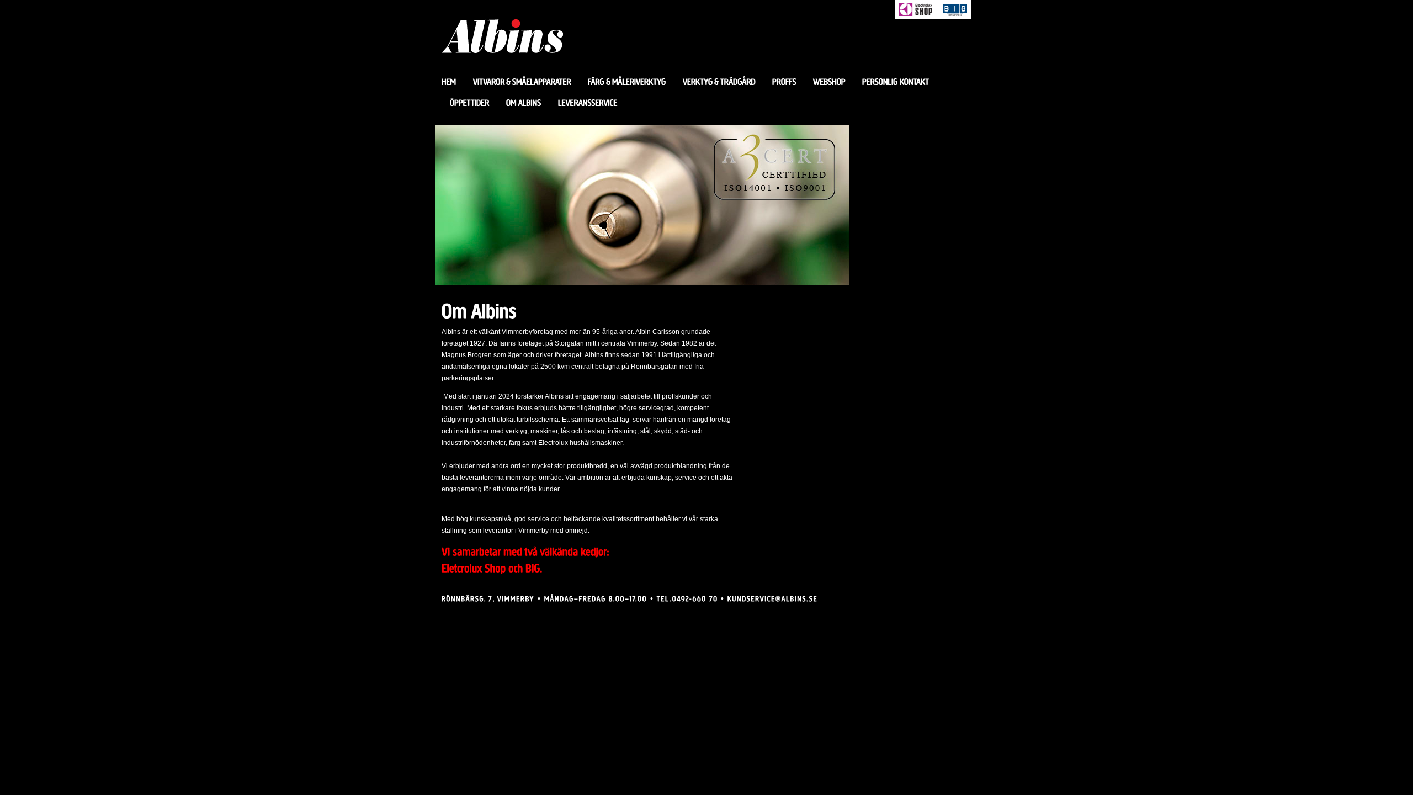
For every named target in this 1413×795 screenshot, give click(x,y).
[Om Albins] (524, 103)
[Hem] (453, 82)
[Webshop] (829, 82)
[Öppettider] (470, 103)
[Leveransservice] (588, 103)
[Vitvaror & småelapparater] (522, 82)
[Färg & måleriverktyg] (627, 82)
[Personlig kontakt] (896, 82)
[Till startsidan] (502, 67)
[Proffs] (784, 82)
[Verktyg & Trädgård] (719, 82)
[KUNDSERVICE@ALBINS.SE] (772, 598)
